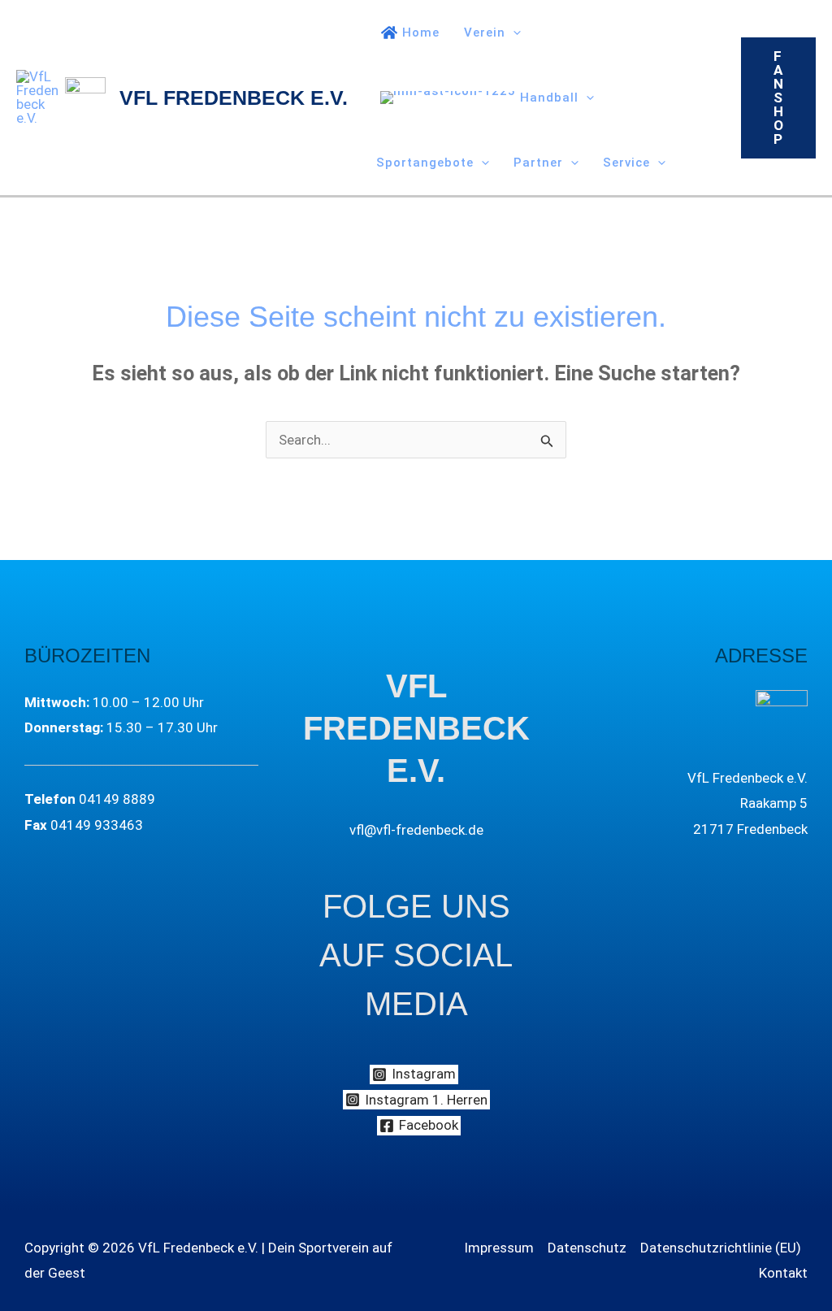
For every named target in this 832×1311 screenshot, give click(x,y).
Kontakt (783, 1273)
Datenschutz (587, 1247)
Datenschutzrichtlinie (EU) (720, 1247)
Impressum (499, 1247)
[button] (513, 32)
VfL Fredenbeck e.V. (233, 97)
